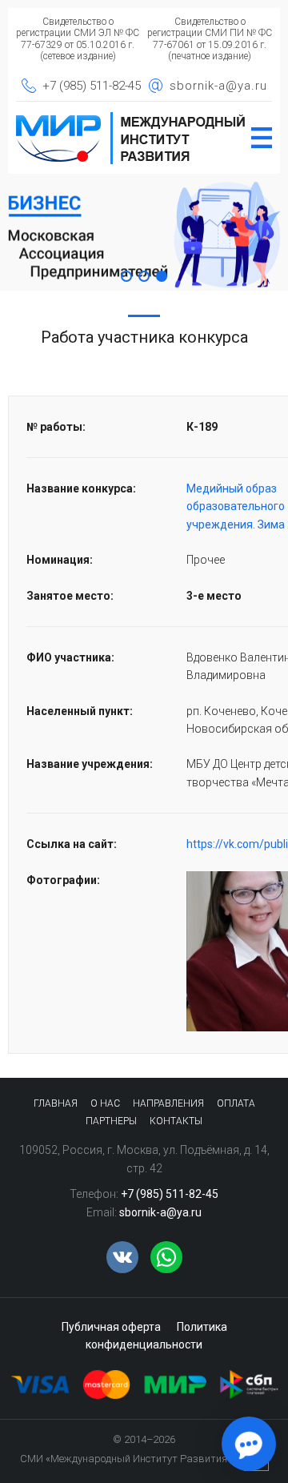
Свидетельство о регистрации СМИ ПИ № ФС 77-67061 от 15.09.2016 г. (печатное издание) (209, 39)
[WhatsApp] (166, 1257)
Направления (168, 1103)
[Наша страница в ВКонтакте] (122, 1257)
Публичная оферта (111, 1326)
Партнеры (111, 1121)
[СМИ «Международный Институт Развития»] (131, 117)
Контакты (176, 1121)
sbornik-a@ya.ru (218, 85)
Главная (56, 1103)
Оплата (236, 1103)
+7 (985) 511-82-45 (91, 85)
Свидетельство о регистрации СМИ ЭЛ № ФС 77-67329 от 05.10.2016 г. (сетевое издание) (77, 39)
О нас (105, 1103)
